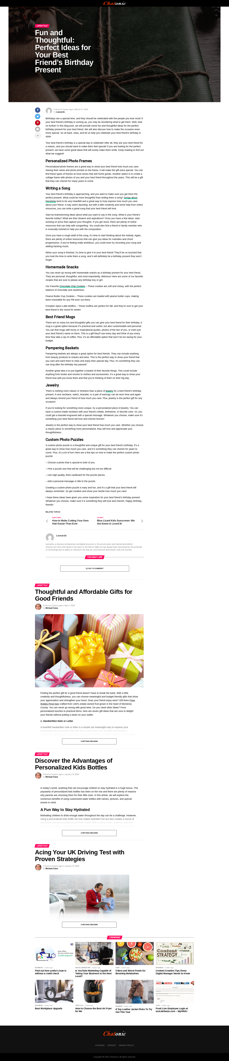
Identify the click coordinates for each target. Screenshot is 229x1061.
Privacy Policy (126, 1045)
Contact (111, 1045)
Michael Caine (52, 608)
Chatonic (100, 1045)
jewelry (109, 391)
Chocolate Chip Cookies (72, 286)
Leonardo (60, 112)
